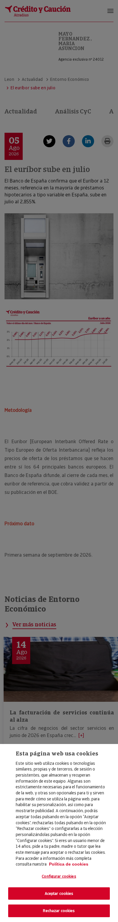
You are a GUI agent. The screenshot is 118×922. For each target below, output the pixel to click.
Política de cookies (68, 864)
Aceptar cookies (59, 893)
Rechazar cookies (59, 910)
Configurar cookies (59, 876)
